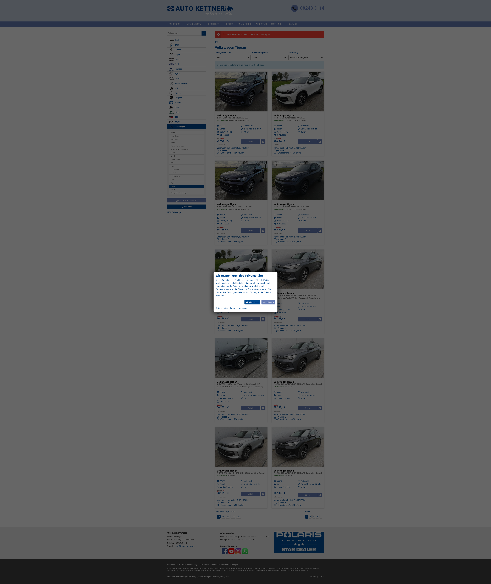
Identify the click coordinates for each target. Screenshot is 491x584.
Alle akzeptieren (252, 302)
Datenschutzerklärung (225, 308)
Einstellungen (268, 302)
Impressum (242, 308)
